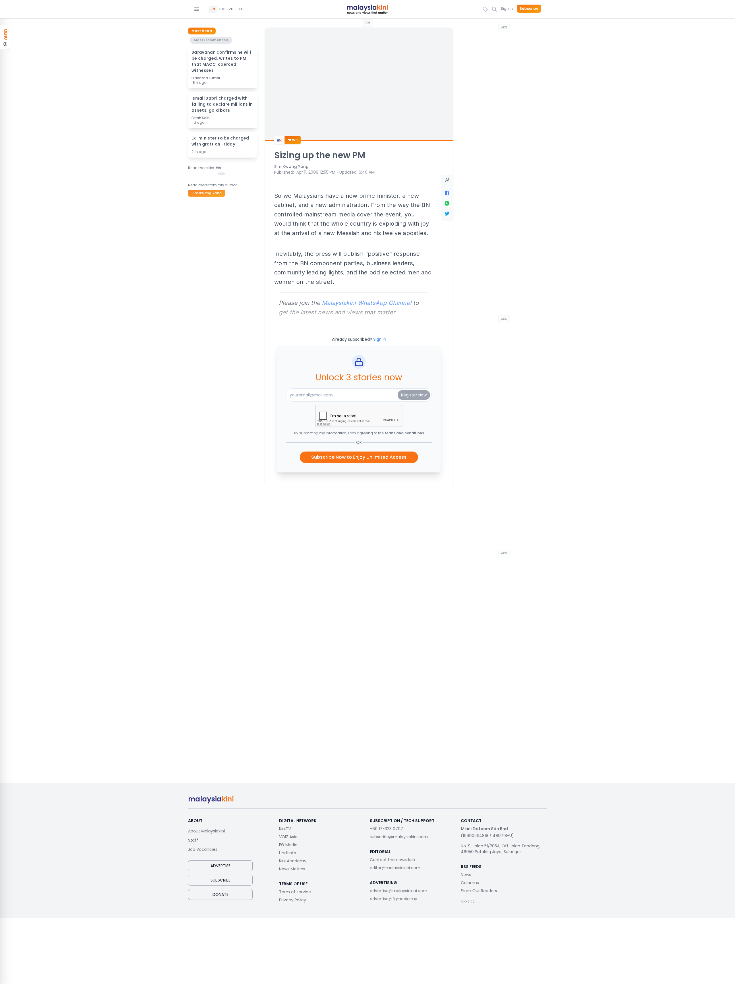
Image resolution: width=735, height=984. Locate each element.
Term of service (295, 892)
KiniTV (285, 829)
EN (212, 9)
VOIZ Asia (288, 837)
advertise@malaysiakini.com (398, 891)
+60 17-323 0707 (386, 829)
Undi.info (287, 853)
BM (222, 9)
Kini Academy (292, 861)
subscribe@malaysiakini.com (399, 837)
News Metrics (292, 869)
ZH (231, 9)
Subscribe (529, 8)
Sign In (507, 8)
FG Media (288, 845)
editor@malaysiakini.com (395, 868)
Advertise (220, 866)
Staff (193, 840)
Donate (220, 894)
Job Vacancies (202, 849)
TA (240, 9)
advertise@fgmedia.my (393, 899)
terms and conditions (404, 433)
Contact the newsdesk (392, 860)
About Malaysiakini (206, 831)
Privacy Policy (292, 900)
